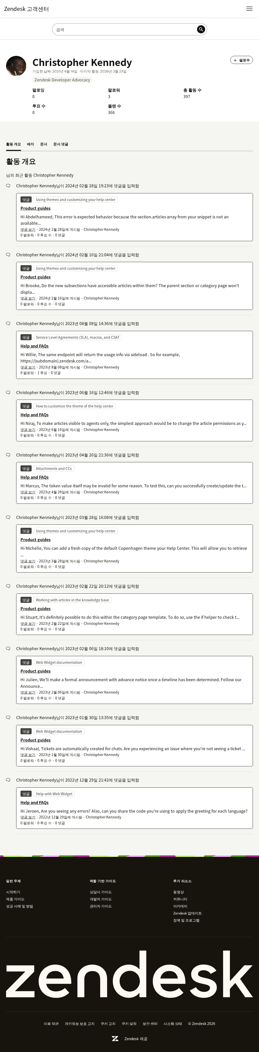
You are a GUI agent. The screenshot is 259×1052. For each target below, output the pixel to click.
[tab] (13, 144)
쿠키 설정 (129, 1023)
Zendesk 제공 (135, 1039)
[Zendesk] (129, 974)
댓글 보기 (27, 229)
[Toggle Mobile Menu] (249, 8)
